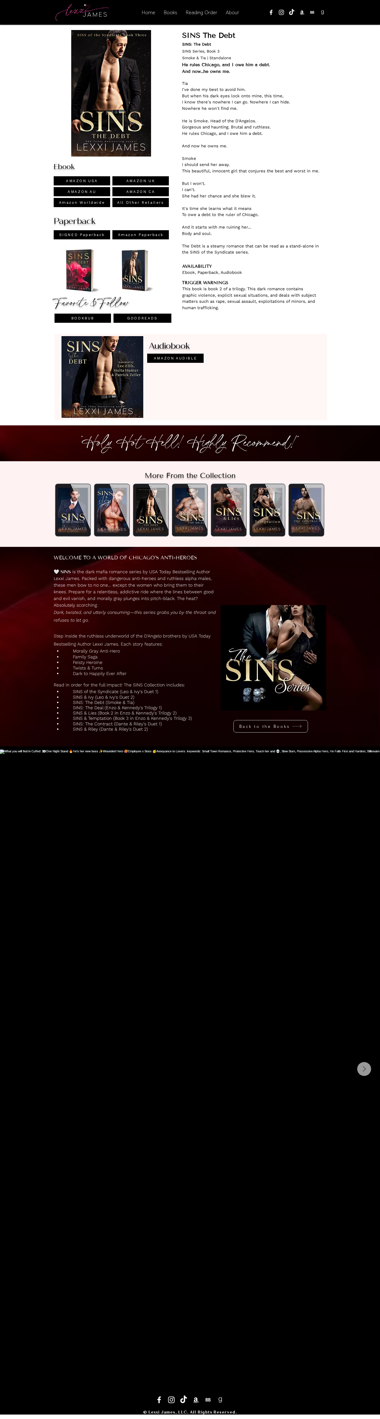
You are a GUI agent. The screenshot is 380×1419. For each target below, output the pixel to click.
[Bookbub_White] (312, 12)
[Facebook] (271, 12)
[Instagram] (281, 12)
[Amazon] (301, 12)
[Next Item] (364, 1069)
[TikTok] (291, 12)
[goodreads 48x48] (322, 12)
